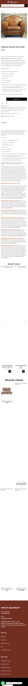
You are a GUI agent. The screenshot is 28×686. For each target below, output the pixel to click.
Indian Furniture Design (15, 108)
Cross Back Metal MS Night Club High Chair (7, 366)
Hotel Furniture (23, 107)
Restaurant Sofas (5, 111)
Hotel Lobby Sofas (5, 108)
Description (4, 122)
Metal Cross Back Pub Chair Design (21, 589)
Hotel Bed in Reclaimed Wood (6, 402)
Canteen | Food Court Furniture (7, 587)
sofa (18, 113)
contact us (20, 198)
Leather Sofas (9, 110)
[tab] (4, 122)
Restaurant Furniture (18, 110)
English (5, 685)
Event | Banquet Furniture (13, 107)
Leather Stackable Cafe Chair (21, 366)
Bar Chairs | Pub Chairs (21, 481)
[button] (8, 2)
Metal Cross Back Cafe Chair (6, 589)
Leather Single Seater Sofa (10, 113)
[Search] (25, 5)
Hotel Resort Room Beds (7, 400)
